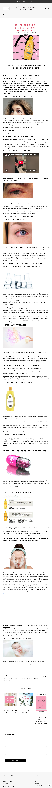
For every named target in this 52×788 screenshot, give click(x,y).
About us (36, 779)
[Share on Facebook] (43, 676)
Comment (9, 749)
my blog (16, 625)
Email (29, 745)
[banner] (26, 8)
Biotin (24, 483)
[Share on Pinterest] (48, 676)
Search (36, 778)
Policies (36, 781)
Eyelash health (6, 678)
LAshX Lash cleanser (25, 480)
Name (7, 745)
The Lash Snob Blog (38, 785)
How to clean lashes (15, 678)
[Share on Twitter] (45, 676)
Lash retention (6, 680)
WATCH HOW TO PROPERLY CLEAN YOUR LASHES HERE (16, 150)
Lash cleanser (34, 678)
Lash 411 (23, 678)
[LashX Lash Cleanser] (17, 608)
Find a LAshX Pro (38, 787)
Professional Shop (38, 783)
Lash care (28, 678)
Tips (12, 680)
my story (23, 625)
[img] (46, 8)
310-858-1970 (5, 783)
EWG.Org (40, 352)
